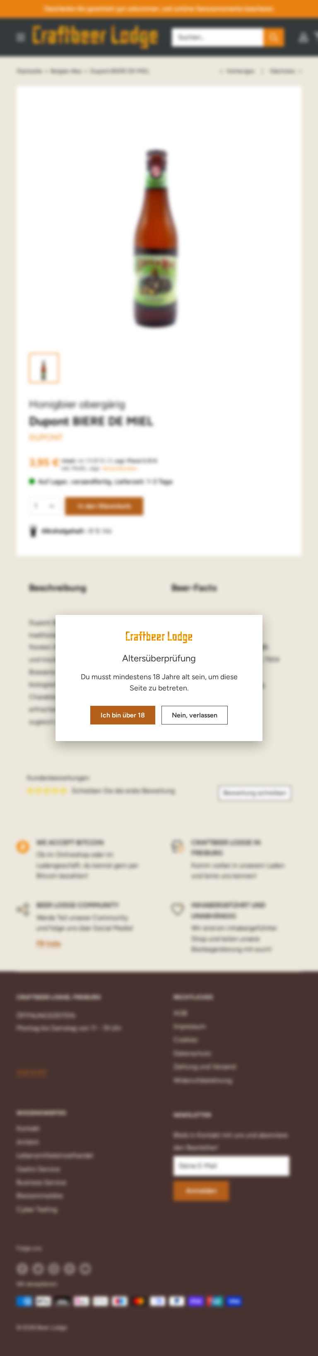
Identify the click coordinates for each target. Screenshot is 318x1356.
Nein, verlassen (194, 715)
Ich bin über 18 (123, 715)
